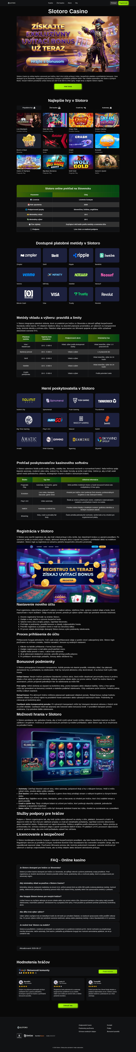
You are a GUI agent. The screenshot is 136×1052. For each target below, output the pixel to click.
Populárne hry (28, 107)
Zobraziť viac (68, 1005)
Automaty (105, 107)
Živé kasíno (53, 107)
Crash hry (79, 107)
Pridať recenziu (108, 971)
